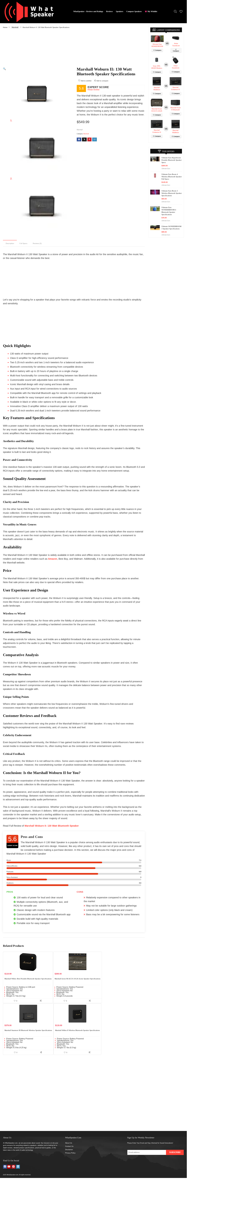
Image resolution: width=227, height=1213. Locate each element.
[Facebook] (5, 1167)
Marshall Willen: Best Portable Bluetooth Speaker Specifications (28, 979)
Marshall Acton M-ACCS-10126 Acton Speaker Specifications (77, 979)
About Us (68, 1143)
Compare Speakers (134, 11)
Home (5, 27)
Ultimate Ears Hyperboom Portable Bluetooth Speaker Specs (172, 160)
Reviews (109, 11)
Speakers (119, 11)
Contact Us (69, 1146)
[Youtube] (9, 1167)
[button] (4, 68)
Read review (93, 89)
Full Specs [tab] (23, 243)
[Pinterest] (13, 1167)
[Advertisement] (74, 49)
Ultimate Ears (166, 168)
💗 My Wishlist (151, 11)
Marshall (15, 27)
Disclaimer (69, 1149)
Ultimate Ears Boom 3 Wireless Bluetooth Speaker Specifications (172, 193)
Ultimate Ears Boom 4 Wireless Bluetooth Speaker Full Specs (172, 176)
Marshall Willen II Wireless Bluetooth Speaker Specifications (77, 1030)
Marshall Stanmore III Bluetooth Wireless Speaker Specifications (28, 1030)
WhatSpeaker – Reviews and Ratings (88, 11)
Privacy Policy (70, 1153)
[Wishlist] (181, 11)
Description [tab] (10, 243)
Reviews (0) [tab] (37, 243)
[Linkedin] (18, 1167)
